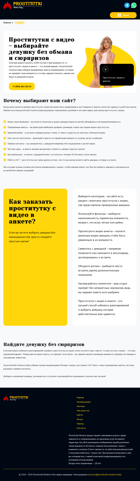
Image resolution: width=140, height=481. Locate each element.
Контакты (81, 428)
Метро (80, 419)
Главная (7, 22)
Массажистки (83, 410)
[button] (127, 5)
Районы (80, 423)
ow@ (95, 474)
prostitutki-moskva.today (109, 474)
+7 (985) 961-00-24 (21, 86)
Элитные (81, 406)
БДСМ (80, 415)
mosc (90, 474)
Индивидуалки (84, 401)
